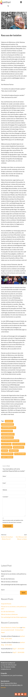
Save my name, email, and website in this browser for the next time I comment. (13, 521)
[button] (20, 2)
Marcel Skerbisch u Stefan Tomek (10, 627)
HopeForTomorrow (18, 444)
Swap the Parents (6, 571)
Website (5, 490)
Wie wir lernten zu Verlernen (9, 581)
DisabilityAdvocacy (7, 437)
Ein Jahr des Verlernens (8, 579)
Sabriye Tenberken (7, 457)
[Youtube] (22, 694)
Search (3, 589)
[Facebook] (16, 694)
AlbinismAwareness (7, 424)
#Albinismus (9, 421)
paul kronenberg (20, 453)
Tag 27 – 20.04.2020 (18, 648)
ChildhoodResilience (8, 434)
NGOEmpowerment (7, 453)
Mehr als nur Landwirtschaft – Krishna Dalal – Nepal (13, 630)
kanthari (4, 450)
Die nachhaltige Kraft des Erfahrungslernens (14, 584)
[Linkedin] (19, 694)
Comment (5, 496)
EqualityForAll (6, 444)
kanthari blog (14, 450)
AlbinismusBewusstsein (8, 427)
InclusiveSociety (6, 447)
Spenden (3, 687)
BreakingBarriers (7, 431)
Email (4, 483)
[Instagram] (25, 694)
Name (4, 476)
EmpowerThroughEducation (10, 440)
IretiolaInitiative (18, 447)
